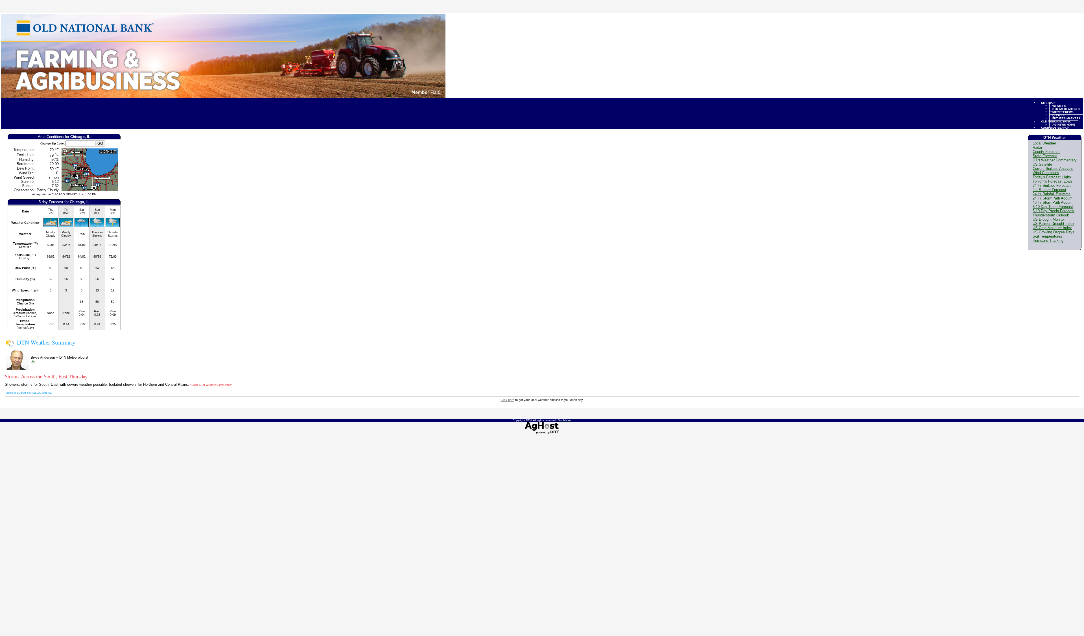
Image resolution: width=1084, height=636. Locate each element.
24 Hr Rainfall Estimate (1051, 194)
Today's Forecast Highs (1052, 177)
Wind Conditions (1046, 173)
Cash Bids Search (1055, 127)
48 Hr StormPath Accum (1052, 202)
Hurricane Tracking (1048, 240)
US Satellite (1042, 164)
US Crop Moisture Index (1052, 228)
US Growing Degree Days (1053, 232)
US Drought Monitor (1049, 219)
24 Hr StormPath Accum (1052, 198)
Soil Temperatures (1047, 236)
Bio (33, 361)
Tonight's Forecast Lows (1052, 181)
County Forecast (1046, 152)
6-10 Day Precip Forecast (1053, 211)
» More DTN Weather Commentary (211, 384)
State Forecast (1045, 156)
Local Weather (1044, 143)
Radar (1037, 147)
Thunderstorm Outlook (1051, 215)
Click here (507, 400)
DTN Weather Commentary (1055, 160)
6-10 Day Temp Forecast (1053, 207)
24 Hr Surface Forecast (1052, 185)
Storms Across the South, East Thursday (46, 376)
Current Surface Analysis (1053, 168)
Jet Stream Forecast (1049, 190)
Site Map (1048, 102)
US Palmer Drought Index (1053, 223)
